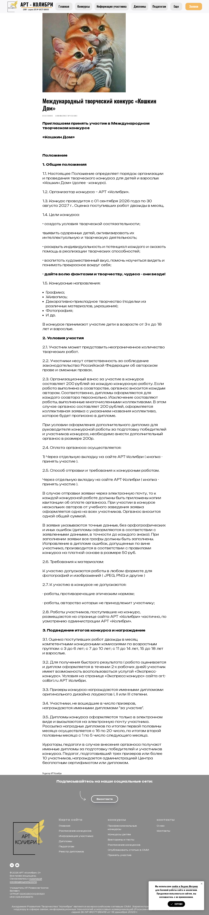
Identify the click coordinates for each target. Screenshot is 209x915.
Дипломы (65, 841)
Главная (64, 825)
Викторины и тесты (121, 839)
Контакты (163, 830)
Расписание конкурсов (75, 830)
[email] (17, 865)
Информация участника (76, 836)
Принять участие (119, 855)
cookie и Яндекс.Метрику (185, 886)
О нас (161, 825)
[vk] (12, 865)
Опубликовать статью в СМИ (128, 849)
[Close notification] (201, 883)
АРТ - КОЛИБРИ (36, 4)
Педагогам (66, 846)
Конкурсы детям (119, 834)
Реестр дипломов (71, 851)
